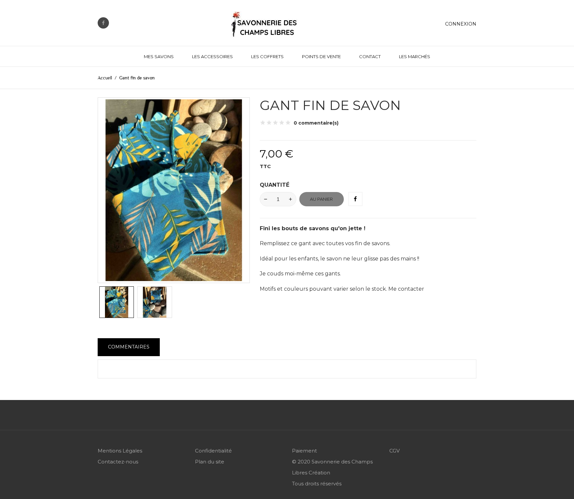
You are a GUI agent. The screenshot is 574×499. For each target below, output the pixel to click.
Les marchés (414, 56)
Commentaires (128, 347)
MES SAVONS (159, 56)
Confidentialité (213, 451)
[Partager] (355, 199)
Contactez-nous (118, 461)
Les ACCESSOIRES (212, 56)
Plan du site (209, 461)
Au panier (321, 199)
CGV (394, 451)
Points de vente (321, 56)
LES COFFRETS (267, 56)
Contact (370, 56)
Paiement (304, 451)
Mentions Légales (120, 451)
